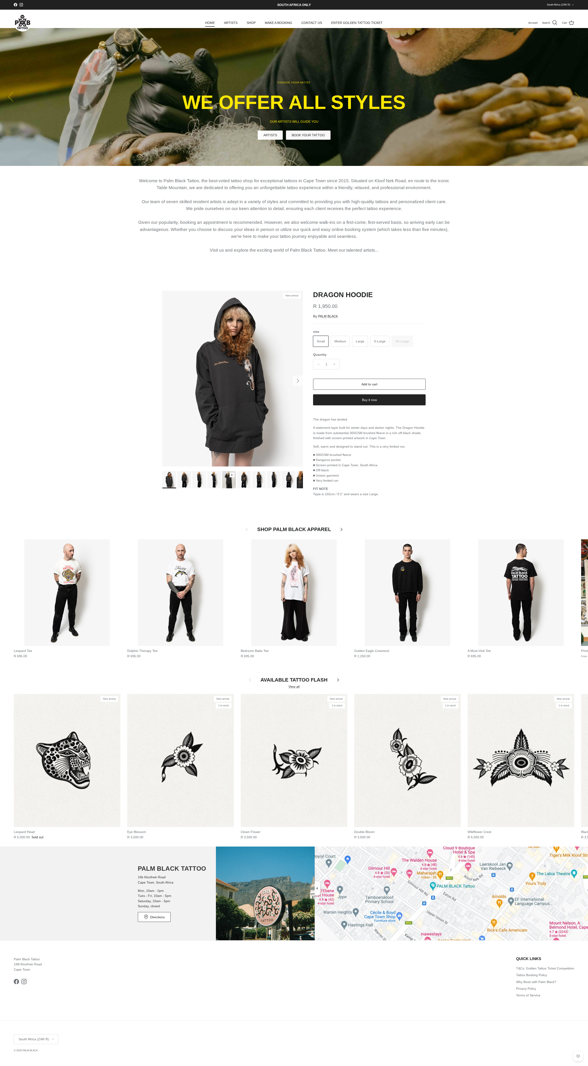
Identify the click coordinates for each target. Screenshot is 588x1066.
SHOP (251, 23)
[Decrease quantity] (317, 364)
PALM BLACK (328, 316)
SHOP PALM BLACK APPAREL (294, 529)
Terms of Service (528, 995)
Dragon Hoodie (343, 294)
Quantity (320, 354)
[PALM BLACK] (22, 22)
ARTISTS (230, 23)
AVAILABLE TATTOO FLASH (294, 680)
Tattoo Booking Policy (531, 975)
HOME (210, 23)
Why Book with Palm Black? (536, 982)
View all (294, 686)
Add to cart (369, 384)
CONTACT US (311, 23)
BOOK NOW (294, 133)
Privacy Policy (526, 988)
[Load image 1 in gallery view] (232, 378)
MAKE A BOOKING (278, 23)
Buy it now (369, 400)
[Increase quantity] (335, 364)
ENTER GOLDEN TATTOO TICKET (357, 23)
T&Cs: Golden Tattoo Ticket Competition (545, 968)
